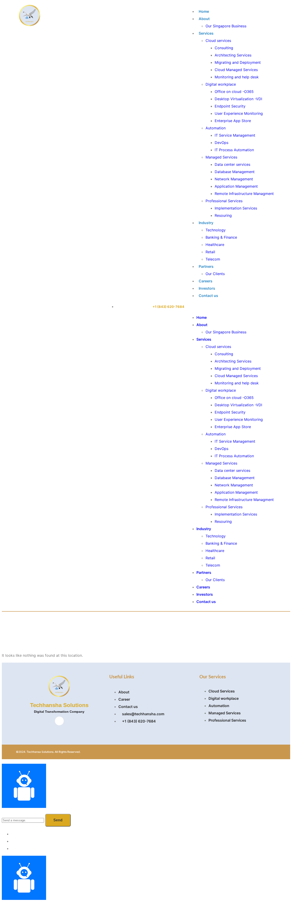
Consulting (224, 48)
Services (206, 33)
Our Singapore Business (226, 26)
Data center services (232, 164)
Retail (210, 252)
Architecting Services (233, 55)
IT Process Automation (234, 150)
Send (58, 820)
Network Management (234, 179)
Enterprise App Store (233, 120)
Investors (207, 288)
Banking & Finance (221, 237)
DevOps (221, 142)
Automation (216, 128)
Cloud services (218, 40)
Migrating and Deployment (238, 62)
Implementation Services (236, 208)
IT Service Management (235, 135)
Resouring (223, 215)
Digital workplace (221, 84)
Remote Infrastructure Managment (244, 193)
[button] (230, 306)
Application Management (236, 186)
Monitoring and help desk (237, 77)
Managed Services (221, 157)
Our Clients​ (215, 273)
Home (204, 11)
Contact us (208, 295)
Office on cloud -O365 (234, 91)
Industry (206, 222)
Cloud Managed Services (236, 69)
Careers (205, 281)
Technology (216, 230)
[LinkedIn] (59, 720)
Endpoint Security (230, 106)
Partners (206, 266)
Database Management (235, 171)
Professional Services (224, 201)
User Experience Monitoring (239, 113)
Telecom (213, 259)
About (204, 18)
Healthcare (215, 244)
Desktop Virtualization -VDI (238, 99)
